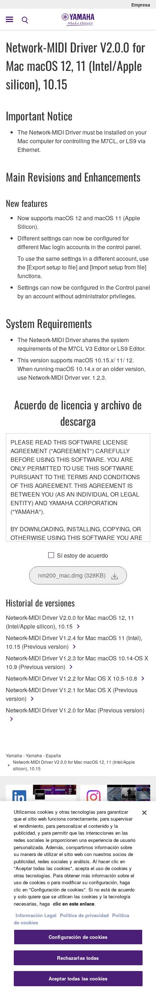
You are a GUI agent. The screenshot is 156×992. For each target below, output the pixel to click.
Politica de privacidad (84, 915)
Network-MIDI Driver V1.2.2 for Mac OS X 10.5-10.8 (71, 678)
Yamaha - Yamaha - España (33, 755)
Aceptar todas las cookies (78, 978)
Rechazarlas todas (78, 957)
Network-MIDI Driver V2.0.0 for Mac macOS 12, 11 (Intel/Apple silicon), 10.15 (70, 621)
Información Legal (36, 915)
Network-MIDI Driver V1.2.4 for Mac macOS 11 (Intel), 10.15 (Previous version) (74, 642)
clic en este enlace (73, 903)
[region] (78, 896)
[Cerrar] (144, 813)
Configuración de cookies (78, 936)
